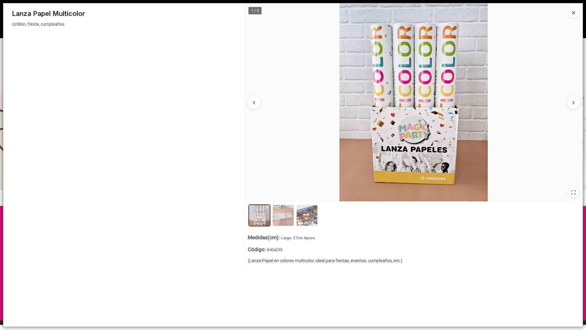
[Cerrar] (573, 12)
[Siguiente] (573, 102)
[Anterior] (254, 102)
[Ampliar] (573, 192)
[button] (259, 215)
